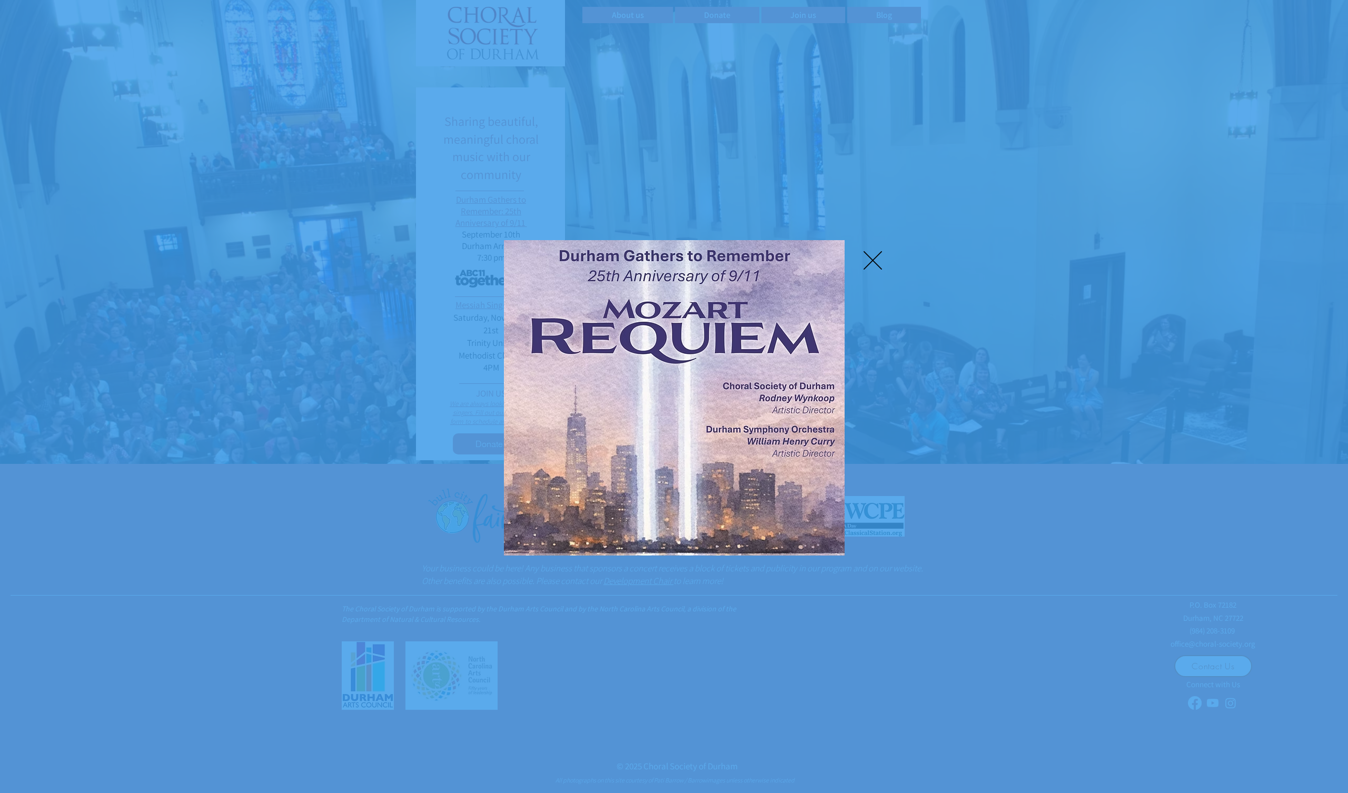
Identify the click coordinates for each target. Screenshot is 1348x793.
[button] (873, 260)
